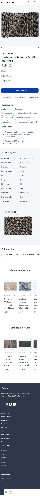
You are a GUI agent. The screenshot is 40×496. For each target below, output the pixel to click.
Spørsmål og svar (7, 478)
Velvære (3, 431)
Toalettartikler (5, 445)
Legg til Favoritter (20, 90)
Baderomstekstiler (6, 417)
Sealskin (4, 457)
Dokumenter (34, 97)
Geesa (3, 463)
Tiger (3, 454)
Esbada (3, 460)
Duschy (3, 466)
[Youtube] (14, 405)
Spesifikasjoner (20, 97)
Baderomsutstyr (6, 420)
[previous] (2, 48)
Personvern (5, 481)
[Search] (29, 2)
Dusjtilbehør (4, 424)
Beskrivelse (7, 97)
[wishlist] (35, 2)
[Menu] (38, 2)
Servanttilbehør (5, 438)
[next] (38, 48)
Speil (2, 442)
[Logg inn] (32, 2)
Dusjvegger (4, 427)
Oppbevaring (5, 435)
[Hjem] (7, 2)
